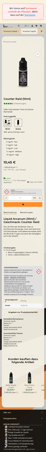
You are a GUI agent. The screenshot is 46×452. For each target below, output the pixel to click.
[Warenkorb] (41, 26)
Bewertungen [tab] (26, 212)
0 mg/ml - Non (12, 142)
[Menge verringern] (6, 198)
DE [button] (26, 26)
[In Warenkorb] (5, 48)
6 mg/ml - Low (12, 148)
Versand (22, 169)
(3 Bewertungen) (19, 103)
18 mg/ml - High (12, 155)
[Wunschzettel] (36, 26)
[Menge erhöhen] (39, 198)
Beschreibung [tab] (10, 212)
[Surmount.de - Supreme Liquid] (8, 25)
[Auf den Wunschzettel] (37, 54)
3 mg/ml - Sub (11, 145)
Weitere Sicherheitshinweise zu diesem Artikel (23, 193)
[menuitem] (11, 31)
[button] (18, 26)
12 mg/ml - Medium (14, 151)
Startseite (29, 14)
